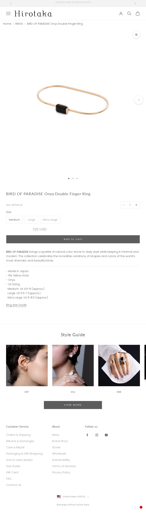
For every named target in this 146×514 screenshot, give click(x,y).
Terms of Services (64, 466)
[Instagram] (96, 435)
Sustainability (61, 460)
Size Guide (13, 466)
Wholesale (59, 454)
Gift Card (12, 472)
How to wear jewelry (19, 460)
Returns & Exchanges (20, 441)
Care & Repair (15, 447)
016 (73, 391)
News (55, 435)
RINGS (19, 24)
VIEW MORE (73, 405)
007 (27, 391)
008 (119, 391)
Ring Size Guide (16, 305)
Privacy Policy (61, 472)
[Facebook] (87, 435)
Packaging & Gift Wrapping (24, 454)
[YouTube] (106, 435)
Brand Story (60, 441)
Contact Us (13, 485)
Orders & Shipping (18, 435)
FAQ (8, 479)
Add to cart (73, 239)
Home (7, 24)
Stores (56, 447)
